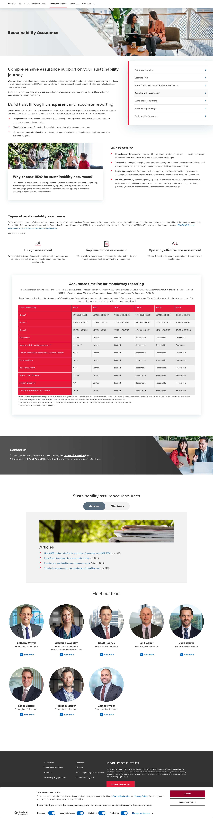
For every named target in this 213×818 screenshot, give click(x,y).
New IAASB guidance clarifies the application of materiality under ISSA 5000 (77, 553)
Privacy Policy (141, 796)
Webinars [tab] (117, 506)
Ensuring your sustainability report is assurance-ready (67, 563)
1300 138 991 (36, 459)
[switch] (80, 813)
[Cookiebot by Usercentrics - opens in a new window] (21, 813)
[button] (171, 70)
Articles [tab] (94, 506)
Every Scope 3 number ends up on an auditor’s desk (66, 558)
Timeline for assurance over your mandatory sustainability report (71, 568)
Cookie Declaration (121, 796)
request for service (74, 455)
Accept (187, 794)
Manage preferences (141, 813)
